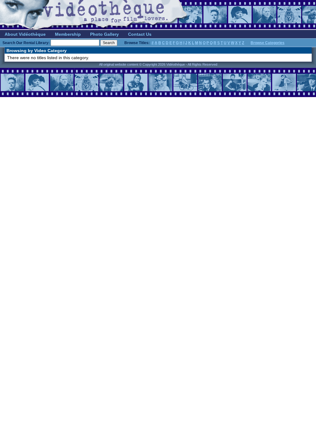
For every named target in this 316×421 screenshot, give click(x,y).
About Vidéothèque (25, 34)
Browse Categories (268, 43)
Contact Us (140, 34)
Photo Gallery (104, 34)
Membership (68, 34)
